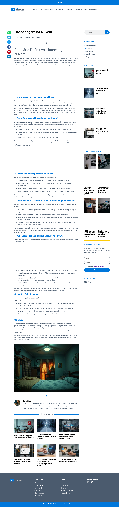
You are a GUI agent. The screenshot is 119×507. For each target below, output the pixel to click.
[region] (96, 494)
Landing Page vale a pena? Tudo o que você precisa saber (103, 233)
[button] (106, 9)
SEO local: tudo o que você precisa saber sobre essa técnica (89, 233)
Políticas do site (99, 266)
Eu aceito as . (95, 266)
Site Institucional (81, 9)
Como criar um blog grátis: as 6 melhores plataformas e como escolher (24, 438)
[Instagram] (58, 2)
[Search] (107, 32)
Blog (40, 9)
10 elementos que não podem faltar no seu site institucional (103, 189)
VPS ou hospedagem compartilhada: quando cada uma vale (46, 436)
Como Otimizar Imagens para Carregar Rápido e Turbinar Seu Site (67, 436)
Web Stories (93, 9)
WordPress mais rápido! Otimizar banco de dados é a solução (24, 462)
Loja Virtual (59, 9)
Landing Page (48, 9)
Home (35, 9)
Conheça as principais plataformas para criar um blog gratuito (89, 190)
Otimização (69, 9)
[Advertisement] (59, 19)
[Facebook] (61, 2)
